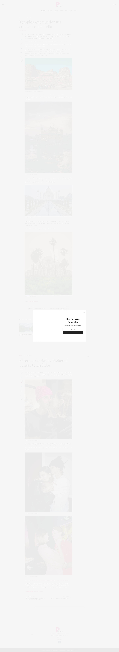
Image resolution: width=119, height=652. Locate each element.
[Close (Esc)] (84, 312)
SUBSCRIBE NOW (73, 332)
